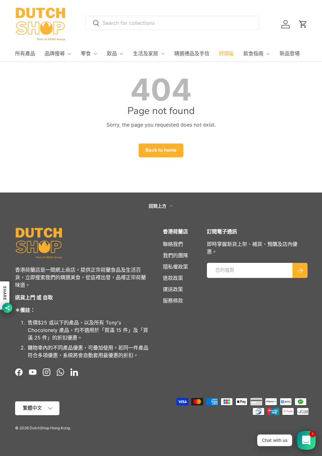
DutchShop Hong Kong (50, 428)
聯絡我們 (173, 244)
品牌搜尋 (55, 53)
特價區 (226, 53)
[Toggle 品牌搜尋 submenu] (69, 53)
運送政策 (173, 289)
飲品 (112, 53)
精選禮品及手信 (191, 53)
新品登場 (290, 53)
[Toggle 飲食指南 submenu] (268, 53)
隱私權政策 (175, 266)
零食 (86, 53)
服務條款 (173, 300)
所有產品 (25, 53)
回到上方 (158, 206)
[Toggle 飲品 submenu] (121, 53)
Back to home (161, 150)
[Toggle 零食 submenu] (95, 53)
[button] (303, 24)
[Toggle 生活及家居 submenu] (162, 53)
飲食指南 (253, 53)
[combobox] (172, 23)
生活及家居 (145, 53)
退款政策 (173, 278)
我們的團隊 (175, 255)
